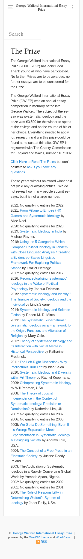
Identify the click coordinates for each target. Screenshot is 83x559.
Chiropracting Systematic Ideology (45, 383)
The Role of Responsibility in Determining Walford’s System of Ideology (36, 497)
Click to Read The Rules (33, 162)
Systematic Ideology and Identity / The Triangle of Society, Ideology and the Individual (41, 299)
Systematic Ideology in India (41, 231)
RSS (44, 541)
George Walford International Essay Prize (41, 7)
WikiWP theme (39, 537)
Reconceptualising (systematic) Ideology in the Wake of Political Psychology (39, 283)
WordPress (63, 537)
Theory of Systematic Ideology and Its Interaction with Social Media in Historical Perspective (41, 346)
